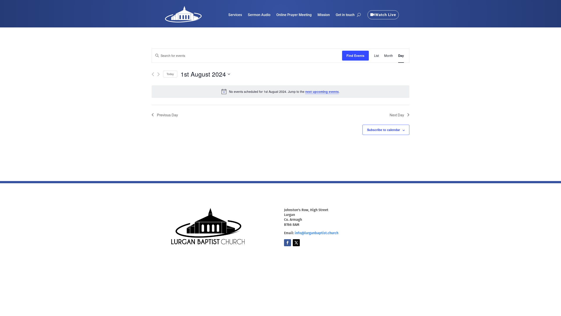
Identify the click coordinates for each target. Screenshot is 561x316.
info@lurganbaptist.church (316, 233)
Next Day (397, 114)
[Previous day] (153, 74)
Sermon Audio (259, 15)
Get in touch (345, 15)
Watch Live (385, 15)
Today (170, 74)
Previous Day (167, 114)
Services (235, 15)
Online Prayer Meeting (294, 15)
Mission (324, 15)
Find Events (355, 55)
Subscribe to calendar (383, 129)
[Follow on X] (296, 242)
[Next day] (158, 74)
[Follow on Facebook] (287, 242)
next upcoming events (322, 91)
